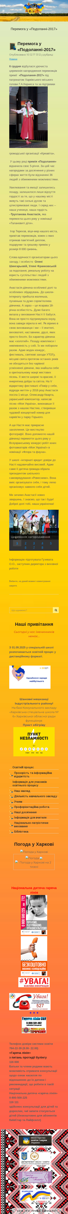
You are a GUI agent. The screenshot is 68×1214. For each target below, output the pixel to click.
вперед (52, 531)
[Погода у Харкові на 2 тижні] (34, 863)
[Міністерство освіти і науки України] (35, 1145)
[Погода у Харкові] (34, 852)
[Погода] (34, 857)
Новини (13, 59)
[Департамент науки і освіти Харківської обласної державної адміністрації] (35, 1165)
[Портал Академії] (35, 1182)
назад (15, 531)
